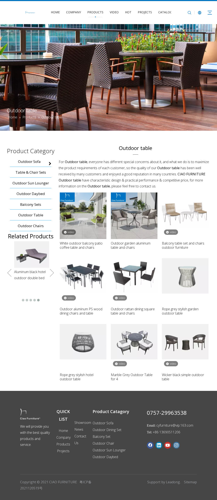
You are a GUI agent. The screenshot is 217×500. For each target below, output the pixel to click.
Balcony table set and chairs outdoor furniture (183, 245)
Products (63, 444)
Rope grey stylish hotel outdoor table (76, 377)
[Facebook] (150, 445)
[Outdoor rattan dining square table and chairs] (134, 275)
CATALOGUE (167, 12)
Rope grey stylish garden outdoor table (180, 311)
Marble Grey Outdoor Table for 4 (132, 377)
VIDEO (114, 12)
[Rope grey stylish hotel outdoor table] (83, 341)
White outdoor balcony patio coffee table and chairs (81, 245)
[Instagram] (176, 445)
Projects (63, 451)
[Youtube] (167, 445)
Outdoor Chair (103, 443)
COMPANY (73, 12)
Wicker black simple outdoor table (183, 377)
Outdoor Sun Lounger (109, 450)
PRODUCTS (95, 12)
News (78, 429)
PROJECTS (145, 12)
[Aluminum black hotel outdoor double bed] (30, 254)
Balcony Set (101, 436)
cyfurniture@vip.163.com (174, 425)
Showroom (82, 422)
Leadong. (173, 482)
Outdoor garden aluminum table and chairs (130, 245)
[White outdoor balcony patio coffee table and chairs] (83, 215)
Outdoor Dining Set (107, 429)
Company (63, 437)
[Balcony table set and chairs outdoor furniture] (185, 209)
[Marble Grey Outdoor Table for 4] (134, 341)
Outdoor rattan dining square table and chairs (133, 311)
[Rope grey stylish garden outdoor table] (185, 275)
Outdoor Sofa (103, 423)
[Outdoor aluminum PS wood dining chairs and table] (83, 275)
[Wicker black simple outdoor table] (185, 341)
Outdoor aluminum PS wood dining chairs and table (81, 311)
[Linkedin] (159, 445)
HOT (128, 12)
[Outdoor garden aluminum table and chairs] (134, 215)
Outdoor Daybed (105, 457)
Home (63, 430)
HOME (55, 12)
